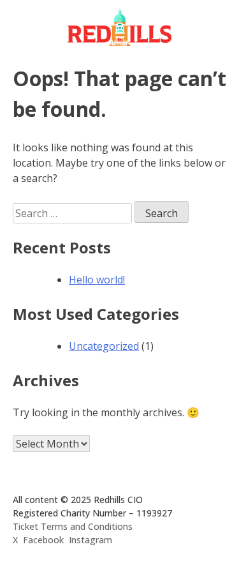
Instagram (90, 540)
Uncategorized (104, 346)
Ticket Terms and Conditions (73, 526)
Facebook (43, 540)
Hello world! (97, 280)
